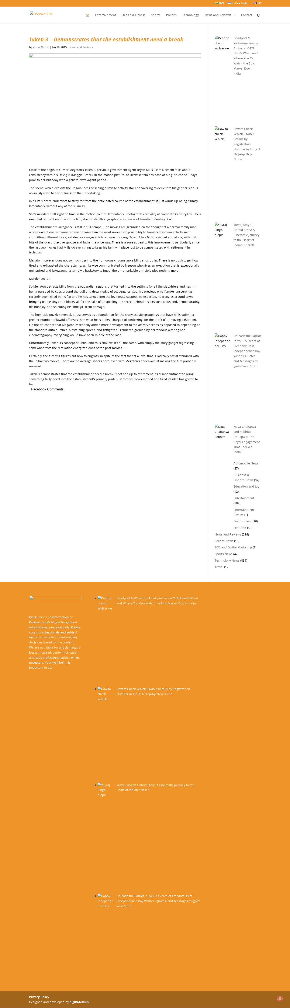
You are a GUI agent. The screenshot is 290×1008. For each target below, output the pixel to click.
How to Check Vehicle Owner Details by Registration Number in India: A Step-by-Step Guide (247, 144)
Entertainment (105, 15)
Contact (246, 15)
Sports (155, 15)
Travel (219, 567)
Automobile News (246, 463)
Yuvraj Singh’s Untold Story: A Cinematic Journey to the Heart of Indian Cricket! (246, 235)
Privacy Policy (39, 997)
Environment (243, 521)
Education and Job (246, 486)
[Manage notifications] (280, 998)
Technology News (227, 560)
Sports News (223, 554)
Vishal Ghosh (41, 47)
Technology (190, 15)
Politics (171, 15)
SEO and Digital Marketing (233, 547)
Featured (240, 528)
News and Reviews (217, 15)
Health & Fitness (133, 15)
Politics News (224, 541)
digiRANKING (79, 1002)
